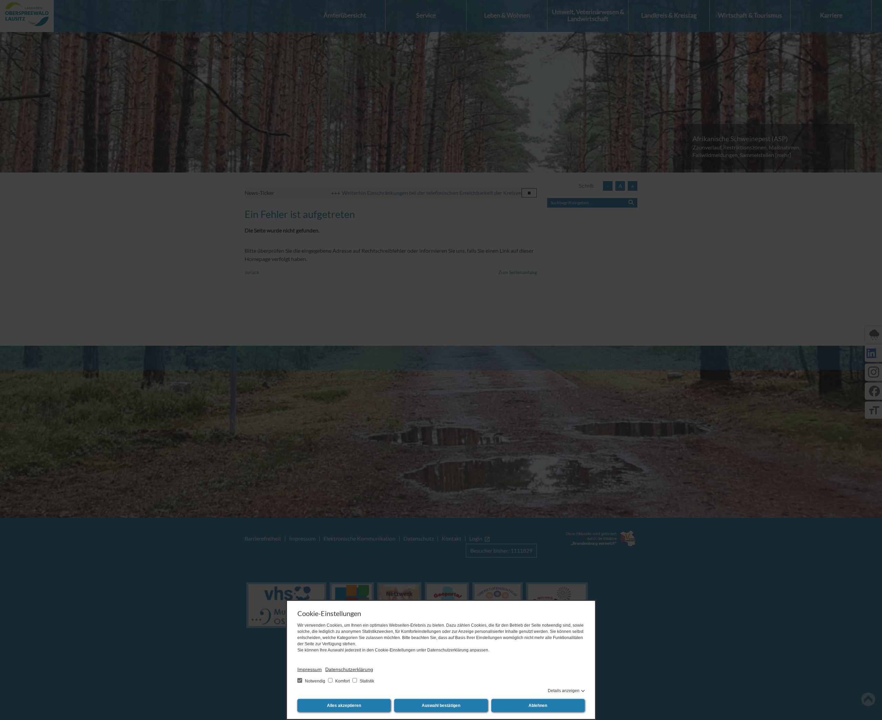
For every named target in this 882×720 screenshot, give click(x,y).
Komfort (342, 681)
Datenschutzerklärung (349, 669)
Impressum (309, 669)
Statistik (366, 681)
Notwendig (315, 681)
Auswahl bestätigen (441, 705)
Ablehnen (538, 705)
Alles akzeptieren (344, 705)
